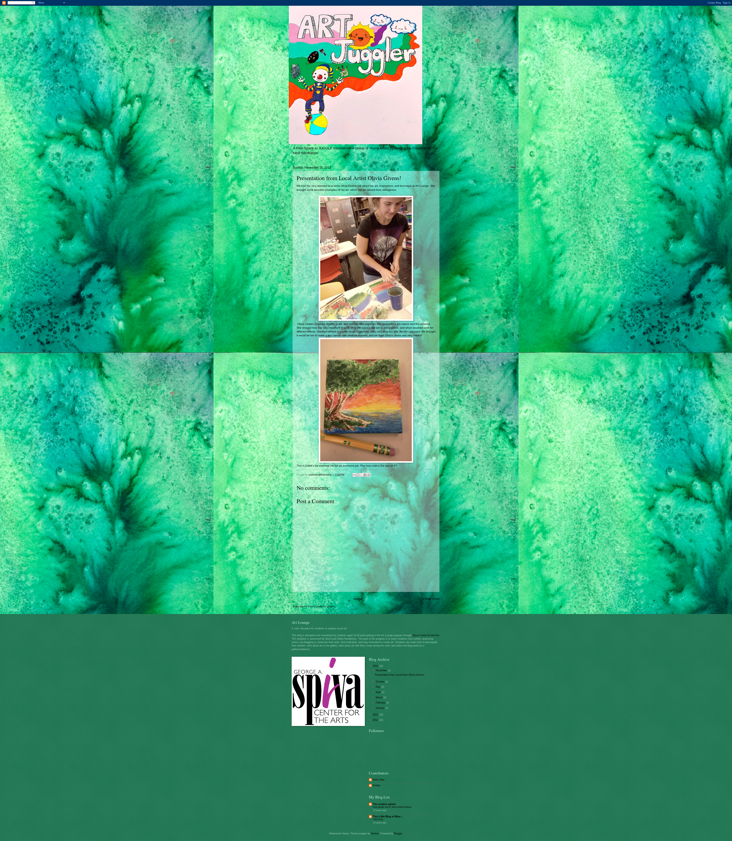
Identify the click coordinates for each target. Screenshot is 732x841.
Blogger (398, 833)
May (378, 686)
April (378, 692)
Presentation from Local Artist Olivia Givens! (399, 674)
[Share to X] (361, 475)
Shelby (376, 785)
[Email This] (354, 475)
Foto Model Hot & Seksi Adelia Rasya (392, 807)
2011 (376, 720)
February (381, 702)
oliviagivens (389, 189)
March (379, 697)
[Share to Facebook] (365, 475)
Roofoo (375, 833)
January (380, 708)
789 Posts (378, 819)
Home (358, 599)
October (380, 681)
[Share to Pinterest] (369, 475)
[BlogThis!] (358, 475)
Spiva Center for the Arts (426, 635)
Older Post (431, 599)
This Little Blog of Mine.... (388, 816)
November (382, 670)
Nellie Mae (378, 779)
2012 (376, 714)
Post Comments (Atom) (321, 606)
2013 (376, 666)
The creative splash (384, 804)
